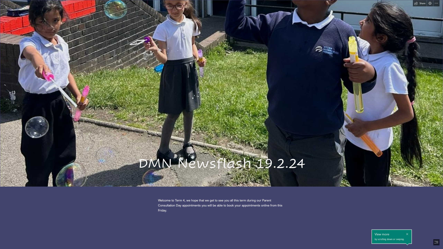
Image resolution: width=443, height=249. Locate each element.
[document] (221, 124)
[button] (420, 3)
